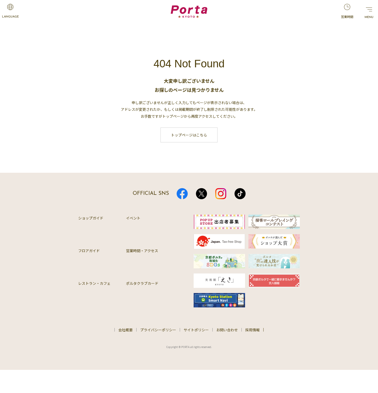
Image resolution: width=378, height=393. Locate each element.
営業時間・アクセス (142, 250)
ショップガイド (90, 218)
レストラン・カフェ (94, 283)
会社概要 (125, 330)
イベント (133, 218)
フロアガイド (89, 250)
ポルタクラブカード (142, 283)
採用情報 (252, 330)
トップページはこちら (189, 135)
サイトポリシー (196, 330)
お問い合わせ (227, 330)
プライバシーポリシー (158, 330)
